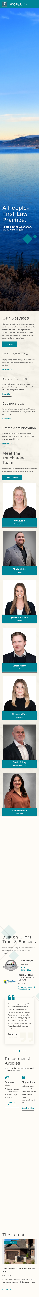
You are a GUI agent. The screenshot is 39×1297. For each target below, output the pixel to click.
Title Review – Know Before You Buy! (18, 1270)
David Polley (19, 762)
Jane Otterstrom (19, 617)
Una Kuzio (19, 520)
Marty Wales (19, 569)
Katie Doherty (19, 810)
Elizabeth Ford (19, 714)
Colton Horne (19, 665)
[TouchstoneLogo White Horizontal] (15, 4)
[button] (36, 3)
